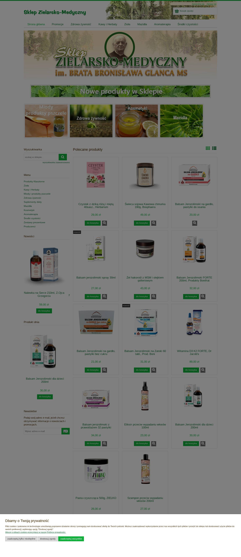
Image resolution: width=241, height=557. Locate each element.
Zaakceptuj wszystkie (71, 539)
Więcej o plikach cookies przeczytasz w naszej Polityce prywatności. (35, 532)
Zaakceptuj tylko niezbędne (21, 539)
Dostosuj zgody (48, 539)
